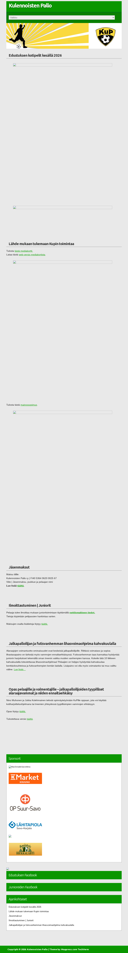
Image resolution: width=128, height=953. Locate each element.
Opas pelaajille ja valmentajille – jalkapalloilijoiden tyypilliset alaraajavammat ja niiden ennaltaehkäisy (56, 691)
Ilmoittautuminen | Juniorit (30, 605)
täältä (20, 586)
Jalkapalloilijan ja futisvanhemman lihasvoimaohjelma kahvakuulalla (62, 643)
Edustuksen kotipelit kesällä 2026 (35, 55)
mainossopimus (28, 405)
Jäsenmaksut (19, 567)
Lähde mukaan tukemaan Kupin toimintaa (41, 244)
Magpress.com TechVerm (75, 949)
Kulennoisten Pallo (30, 5)
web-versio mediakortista (32, 254)
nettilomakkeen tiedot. (82, 612)
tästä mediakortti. (24, 251)
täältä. (44, 624)
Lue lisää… (20, 669)
